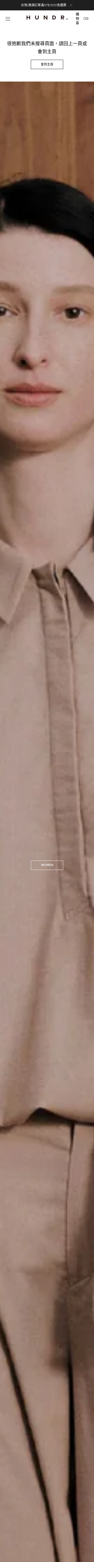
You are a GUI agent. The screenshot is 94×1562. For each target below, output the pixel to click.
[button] (8, 19)
